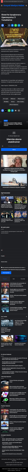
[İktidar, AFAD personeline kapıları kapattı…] (5, 297)
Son (14, 278)
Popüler (5, 278)
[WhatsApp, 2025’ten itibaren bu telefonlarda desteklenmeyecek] (4, 400)
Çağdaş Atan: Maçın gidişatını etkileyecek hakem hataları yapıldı (6, 206)
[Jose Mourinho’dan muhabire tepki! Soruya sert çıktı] (7, 214)
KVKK (24, 468)
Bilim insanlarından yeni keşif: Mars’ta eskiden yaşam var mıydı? (18, 387)
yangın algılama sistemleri (11, 464)
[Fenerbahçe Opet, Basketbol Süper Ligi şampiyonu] (21, 214)
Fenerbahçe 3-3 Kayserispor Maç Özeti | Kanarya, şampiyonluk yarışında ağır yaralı (20, 206)
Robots (14, 459)
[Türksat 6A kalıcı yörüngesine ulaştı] (4, 382)
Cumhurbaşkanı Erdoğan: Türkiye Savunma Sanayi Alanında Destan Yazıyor (18, 309)
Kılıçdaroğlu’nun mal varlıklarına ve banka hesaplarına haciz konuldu (18, 291)
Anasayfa (4, 11)
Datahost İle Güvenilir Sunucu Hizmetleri (20, 344)
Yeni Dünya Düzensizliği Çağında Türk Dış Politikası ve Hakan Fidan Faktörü (20, 322)
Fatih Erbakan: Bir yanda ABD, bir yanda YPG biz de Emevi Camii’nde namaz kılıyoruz (18, 285)
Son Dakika (21, 101)
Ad (2, 250)
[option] (14, 121)
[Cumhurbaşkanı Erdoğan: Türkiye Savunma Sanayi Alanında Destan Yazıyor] (5, 309)
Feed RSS (19, 459)
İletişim (9, 468)
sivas (13, 101)
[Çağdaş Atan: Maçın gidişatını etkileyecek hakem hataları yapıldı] (7, 199)
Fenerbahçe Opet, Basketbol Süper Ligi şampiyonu (20, 220)
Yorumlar (23, 278)
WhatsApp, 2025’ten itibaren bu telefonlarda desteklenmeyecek (18, 399)
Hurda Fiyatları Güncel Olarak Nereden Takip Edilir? (6, 345)
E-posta (3, 255)
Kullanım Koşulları (11, 470)
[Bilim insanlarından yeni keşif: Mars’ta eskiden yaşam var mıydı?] (4, 388)
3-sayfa (6, 98)
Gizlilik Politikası (14, 468)
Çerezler (20, 468)
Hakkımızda (4, 468)
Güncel (13, 98)
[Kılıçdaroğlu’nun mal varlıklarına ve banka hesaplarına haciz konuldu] (5, 291)
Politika (6, 101)
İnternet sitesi (4, 261)
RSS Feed (10, 459)
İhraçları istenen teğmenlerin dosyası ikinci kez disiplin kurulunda (17, 303)
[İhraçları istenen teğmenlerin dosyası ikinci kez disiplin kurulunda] (5, 303)
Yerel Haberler (14, 104)
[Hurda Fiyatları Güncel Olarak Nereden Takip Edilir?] (7, 338)
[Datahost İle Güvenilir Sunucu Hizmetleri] (21, 338)
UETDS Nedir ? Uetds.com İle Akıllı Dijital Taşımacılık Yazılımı (5, 330)
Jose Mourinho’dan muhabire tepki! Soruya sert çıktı (7, 220)
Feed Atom (23, 459)
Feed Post (14, 460)
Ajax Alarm (19, 464)
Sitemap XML (4, 459)
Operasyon (21, 98)
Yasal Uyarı (18, 470)
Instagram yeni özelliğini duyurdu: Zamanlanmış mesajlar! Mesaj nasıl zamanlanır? (18, 394)
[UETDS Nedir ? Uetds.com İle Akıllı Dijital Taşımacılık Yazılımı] (7, 323)
